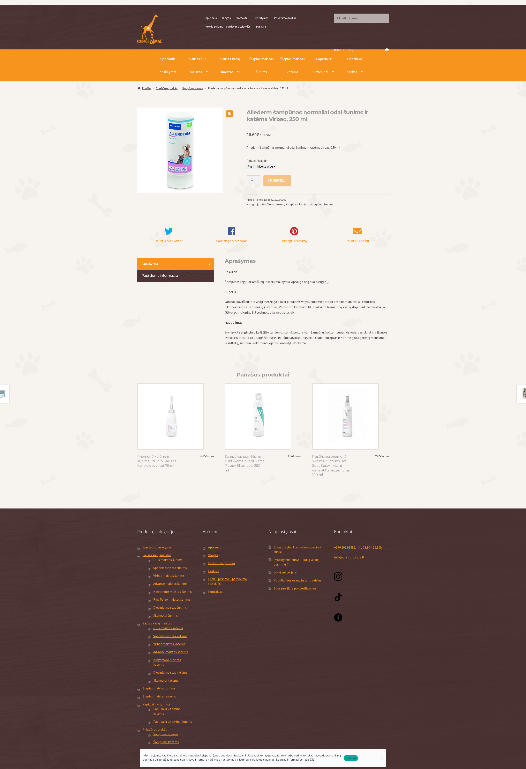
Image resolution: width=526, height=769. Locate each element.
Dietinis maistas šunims (170, 607)
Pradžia (146, 88)
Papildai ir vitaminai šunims (172, 721)
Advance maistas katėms (170, 652)
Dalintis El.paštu (357, 241)
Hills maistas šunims (167, 560)
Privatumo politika (285, 18)
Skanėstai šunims (165, 615)
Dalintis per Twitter (168, 241)
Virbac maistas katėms (169, 644)
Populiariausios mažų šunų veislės (297, 580)
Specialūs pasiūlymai (167, 65)
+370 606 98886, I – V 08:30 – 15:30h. (358, 547)
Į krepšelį (277, 180)
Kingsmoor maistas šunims (172, 591)
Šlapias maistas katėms (292, 65)
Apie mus (211, 18)
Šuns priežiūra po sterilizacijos (295, 588)
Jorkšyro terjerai (285, 572)
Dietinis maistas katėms (170, 672)
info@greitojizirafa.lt (349, 557)
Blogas (226, 18)
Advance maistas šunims (170, 583)
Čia (312, 759)
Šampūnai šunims (192, 88)
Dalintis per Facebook (231, 241)
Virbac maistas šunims (169, 575)
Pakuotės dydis (257, 161)
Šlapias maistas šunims (261, 65)
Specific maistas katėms (170, 636)
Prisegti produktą (294, 241)
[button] (229, 113)
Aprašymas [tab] (150, 264)
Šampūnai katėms (297, 204)
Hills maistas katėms (168, 628)
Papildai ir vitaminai (322, 65)
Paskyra (261, 26)
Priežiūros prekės (355, 65)
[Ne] (381, 758)
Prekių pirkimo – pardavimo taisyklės (228, 26)
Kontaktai (242, 18)
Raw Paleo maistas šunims (171, 599)
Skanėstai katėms (165, 680)
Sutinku (351, 758)
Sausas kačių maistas (230, 65)
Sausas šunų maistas (199, 65)
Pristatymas (261, 18)
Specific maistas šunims (170, 568)
